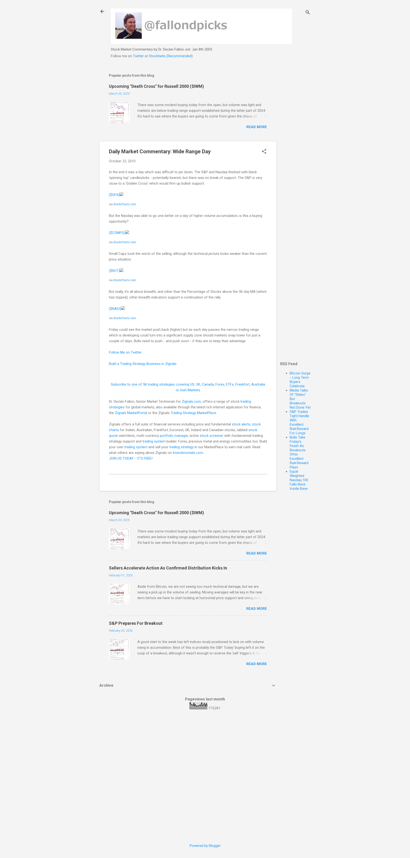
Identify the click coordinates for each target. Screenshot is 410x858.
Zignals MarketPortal (131, 413)
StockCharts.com (124, 204)
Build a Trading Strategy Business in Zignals (143, 364)
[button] (264, 152)
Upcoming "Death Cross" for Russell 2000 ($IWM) (156, 86)
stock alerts (241, 424)
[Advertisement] (295, 139)
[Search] (308, 13)
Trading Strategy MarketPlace (193, 413)
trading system (154, 441)
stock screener (211, 436)
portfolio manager (174, 436)
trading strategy (181, 447)
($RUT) (114, 271)
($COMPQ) (117, 233)
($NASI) (115, 309)
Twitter (138, 56)
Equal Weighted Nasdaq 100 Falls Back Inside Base (299, 480)
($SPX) (114, 195)
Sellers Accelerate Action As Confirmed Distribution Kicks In (168, 567)
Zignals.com (191, 401)
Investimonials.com (188, 453)
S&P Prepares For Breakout (136, 623)
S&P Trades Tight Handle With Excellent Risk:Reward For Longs (299, 422)
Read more (256, 127)
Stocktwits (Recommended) (171, 56)
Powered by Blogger (205, 846)
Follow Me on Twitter (125, 352)
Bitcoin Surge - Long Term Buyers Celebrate (300, 379)
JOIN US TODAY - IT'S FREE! (131, 458)
